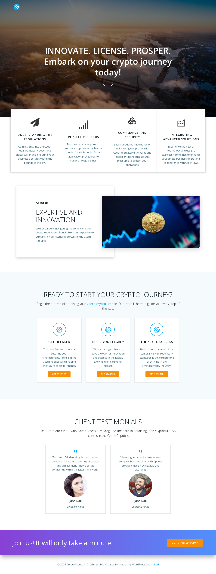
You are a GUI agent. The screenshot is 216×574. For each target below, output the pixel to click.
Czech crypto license (102, 304)
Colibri (155, 564)
